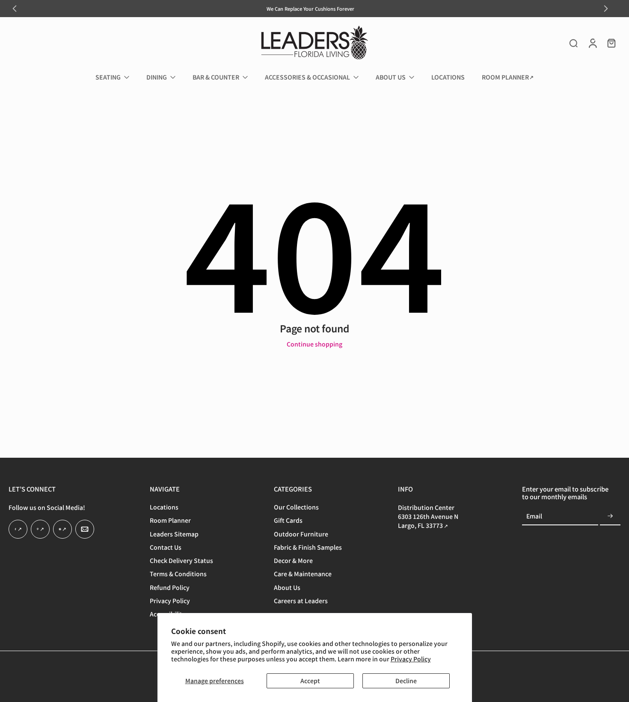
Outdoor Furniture (301, 534)
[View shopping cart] (611, 42)
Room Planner (170, 520)
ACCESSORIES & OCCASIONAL (307, 77)
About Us (287, 587)
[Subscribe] (610, 516)
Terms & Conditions (178, 574)
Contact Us (165, 547)
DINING (156, 77)
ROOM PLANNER (505, 77)
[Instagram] (62, 529)
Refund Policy (170, 587)
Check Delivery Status (181, 561)
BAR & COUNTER (216, 77)
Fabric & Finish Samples (308, 547)
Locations (164, 507)
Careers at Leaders (301, 601)
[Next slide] (606, 8)
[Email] (84, 529)
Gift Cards (288, 520)
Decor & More (293, 561)
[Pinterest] (40, 529)
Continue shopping (314, 344)
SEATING (108, 77)
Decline (406, 680)
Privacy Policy (411, 659)
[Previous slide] (14, 8)
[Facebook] (18, 529)
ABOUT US (391, 77)
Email (534, 516)
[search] (573, 42)
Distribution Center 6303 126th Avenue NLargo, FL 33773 (428, 516)
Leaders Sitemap (174, 534)
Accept (310, 680)
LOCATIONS (448, 77)
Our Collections (296, 507)
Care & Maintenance (303, 574)
